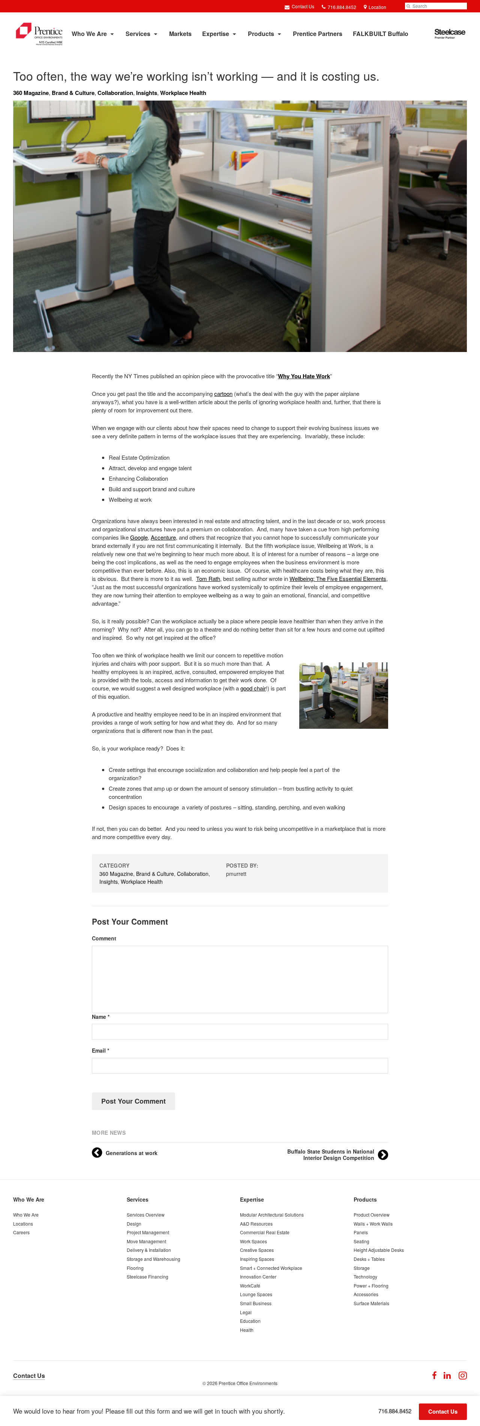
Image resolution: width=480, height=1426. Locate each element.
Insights (146, 93)
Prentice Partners (317, 33)
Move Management (146, 1241)
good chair (253, 688)
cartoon (223, 393)
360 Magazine (31, 93)
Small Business (256, 1303)
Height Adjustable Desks (379, 1250)
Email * (100, 1050)
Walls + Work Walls (373, 1223)
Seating (361, 1241)
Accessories (366, 1294)
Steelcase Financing (147, 1276)
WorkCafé (250, 1285)
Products (261, 33)
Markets (180, 33)
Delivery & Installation (149, 1250)
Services (138, 33)
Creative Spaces (257, 1250)
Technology (365, 1276)
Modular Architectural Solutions (272, 1214)
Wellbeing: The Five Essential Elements (338, 578)
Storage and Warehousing (153, 1259)
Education (250, 1321)
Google (139, 537)
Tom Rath (208, 578)
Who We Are (89, 33)
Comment (104, 938)
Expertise (215, 33)
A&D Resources (256, 1223)
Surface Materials (371, 1303)
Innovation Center (258, 1276)
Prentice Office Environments (248, 1383)
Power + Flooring (371, 1285)
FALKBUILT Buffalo (380, 33)
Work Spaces (253, 1241)
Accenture (163, 537)
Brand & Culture (73, 93)
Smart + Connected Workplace (271, 1268)
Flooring (135, 1268)
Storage (362, 1268)
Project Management (148, 1232)
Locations (23, 1223)
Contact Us (302, 6)
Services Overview (146, 1214)
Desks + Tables (369, 1259)
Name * (101, 1016)
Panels (361, 1232)
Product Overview (372, 1214)
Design (134, 1223)
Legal (246, 1312)
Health (247, 1330)
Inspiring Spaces (257, 1259)
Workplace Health (183, 93)
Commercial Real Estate (265, 1232)
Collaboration (115, 93)
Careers (21, 1232)
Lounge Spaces (256, 1294)
